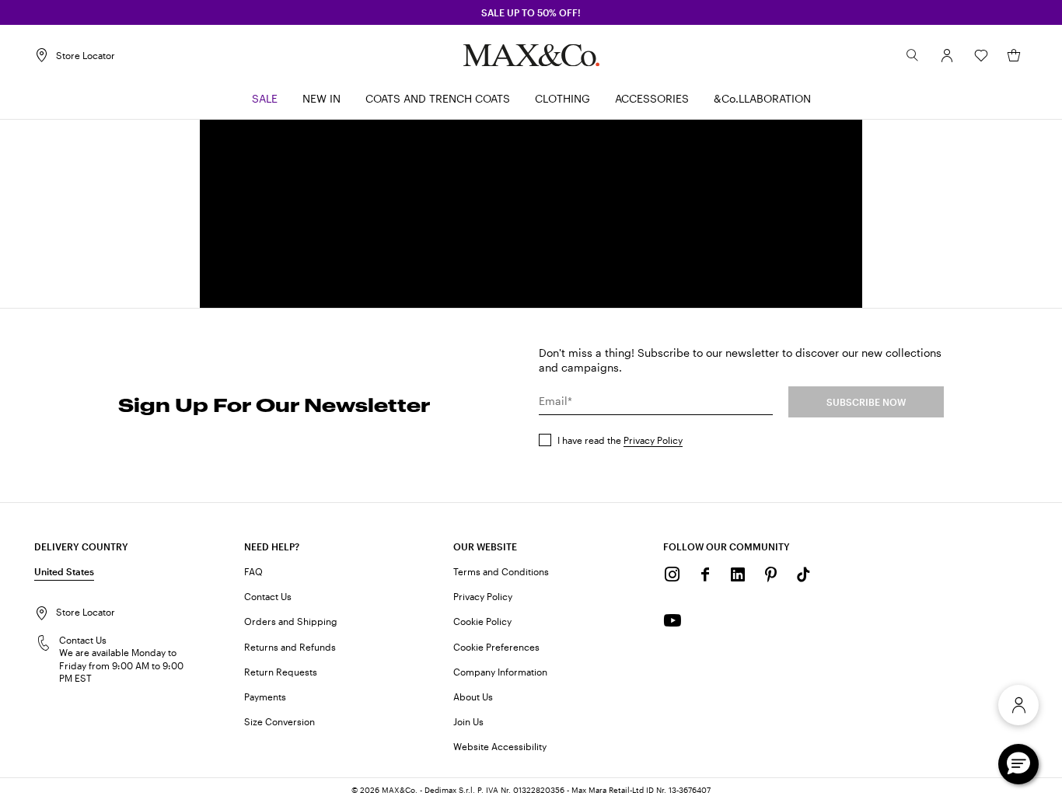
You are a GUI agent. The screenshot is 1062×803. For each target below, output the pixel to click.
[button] (947, 55)
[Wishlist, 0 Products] (981, 55)
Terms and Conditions (501, 571)
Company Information (500, 671)
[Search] (913, 55)
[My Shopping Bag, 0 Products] (1014, 55)
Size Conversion (279, 721)
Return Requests (280, 671)
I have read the (620, 440)
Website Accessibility (500, 746)
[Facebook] (705, 574)
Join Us (468, 721)
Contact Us (268, 596)
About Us (473, 696)
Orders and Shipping (290, 621)
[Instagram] (672, 574)
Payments (265, 696)
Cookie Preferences (496, 646)
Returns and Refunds (290, 646)
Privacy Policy (653, 440)
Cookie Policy (482, 621)
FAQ (253, 571)
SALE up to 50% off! (531, 12)
